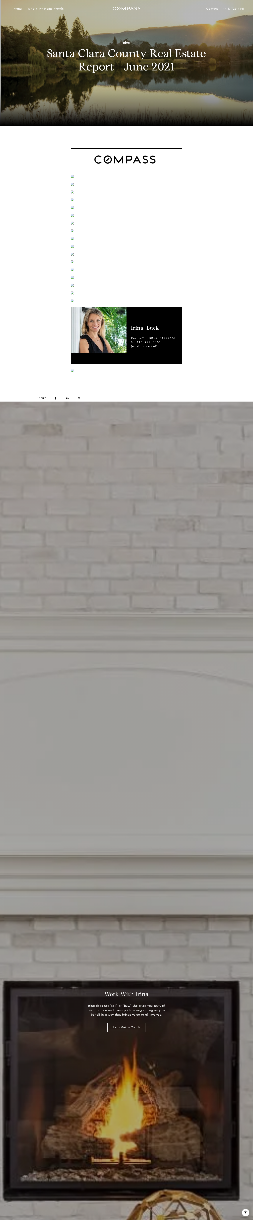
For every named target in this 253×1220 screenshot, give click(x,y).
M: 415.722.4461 (146, 342)
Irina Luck (145, 328)
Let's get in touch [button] (126, 1027)
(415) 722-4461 (234, 8)
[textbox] (156, 327)
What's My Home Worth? (44, 8)
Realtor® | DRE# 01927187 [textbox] (153, 342)
